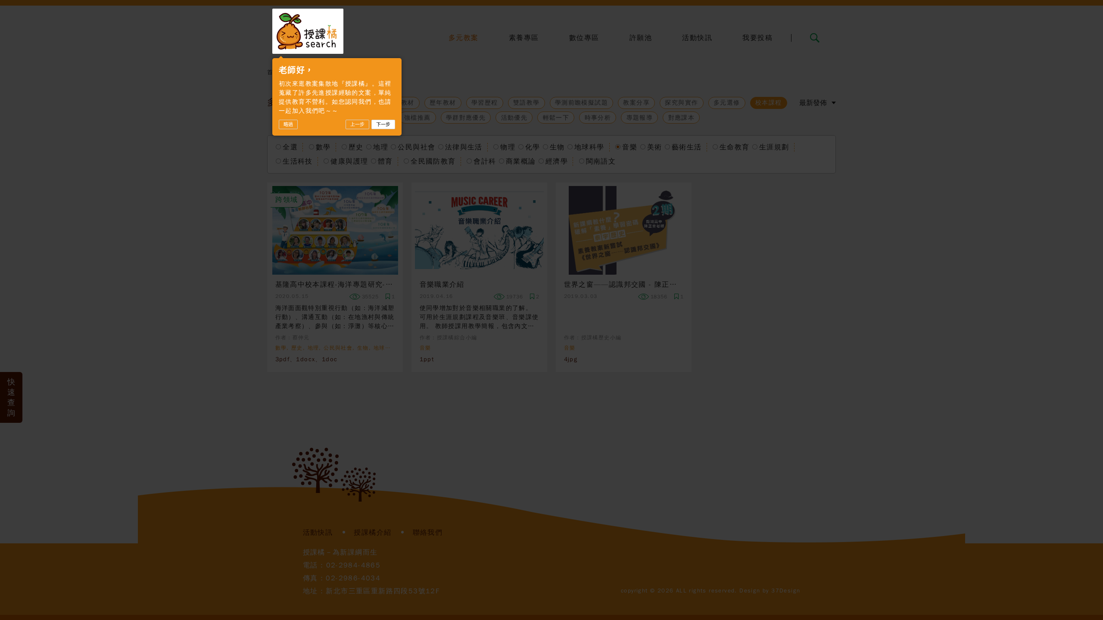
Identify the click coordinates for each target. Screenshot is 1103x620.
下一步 (383, 124)
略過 (288, 124)
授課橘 (308, 31)
